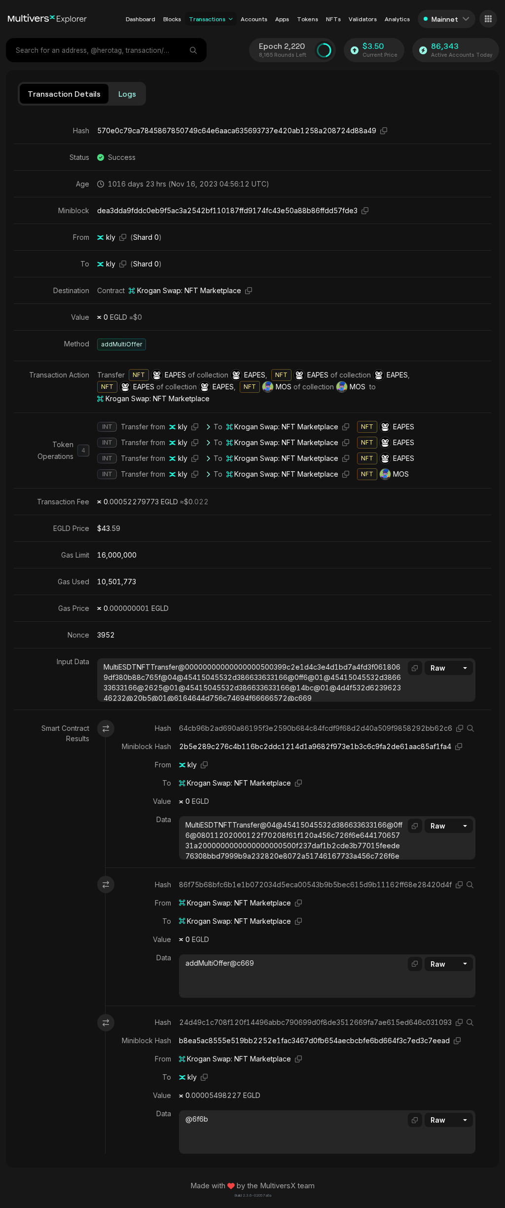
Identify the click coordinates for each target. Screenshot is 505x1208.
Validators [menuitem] (363, 18)
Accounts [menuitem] (254, 18)
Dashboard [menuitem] (140, 18)
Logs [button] (127, 93)
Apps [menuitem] (282, 18)
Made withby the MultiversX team (252, 1185)
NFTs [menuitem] (333, 18)
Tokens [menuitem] (307, 18)
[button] (230, 19)
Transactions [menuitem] (207, 18)
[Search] (194, 50)
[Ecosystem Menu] (488, 19)
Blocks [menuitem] (172, 18)
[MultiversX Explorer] (47, 19)
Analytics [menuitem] (397, 18)
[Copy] (383, 130)
